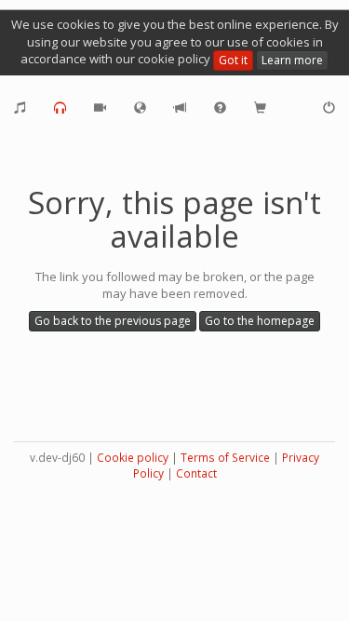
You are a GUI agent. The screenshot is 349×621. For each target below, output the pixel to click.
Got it (233, 60)
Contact (196, 473)
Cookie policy (132, 458)
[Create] (20, 108)
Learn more (292, 60)
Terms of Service (225, 458)
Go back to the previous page (112, 321)
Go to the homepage (260, 321)
